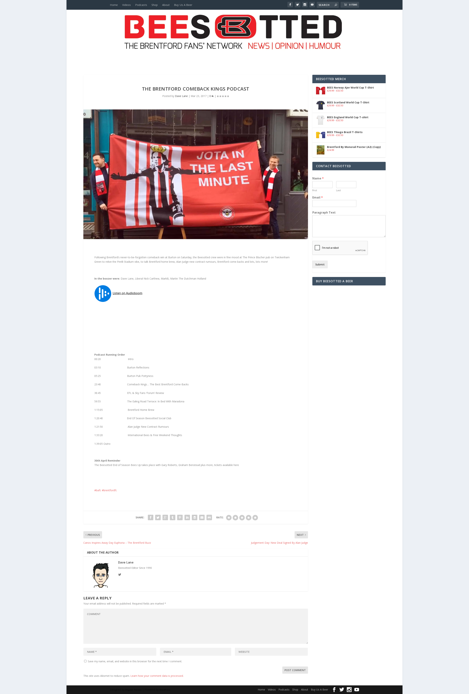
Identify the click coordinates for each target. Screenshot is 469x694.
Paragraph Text (324, 212)
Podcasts (141, 5)
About (166, 5)
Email (317, 197)
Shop (155, 5)
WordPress (164, 690)
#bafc (97, 490)
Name (318, 178)
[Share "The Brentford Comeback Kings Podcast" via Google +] (165, 517)
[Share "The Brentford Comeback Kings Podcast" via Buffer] (194, 517)
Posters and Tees (234, 56)
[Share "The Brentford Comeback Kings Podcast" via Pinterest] (180, 517)
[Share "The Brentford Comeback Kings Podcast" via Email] (202, 517)
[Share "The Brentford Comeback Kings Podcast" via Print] (209, 517)
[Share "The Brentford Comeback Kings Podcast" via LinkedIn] (187, 517)
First (314, 190)
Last (338, 190)
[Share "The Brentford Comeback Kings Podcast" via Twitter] (158, 517)
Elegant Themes (133, 690)
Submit (320, 264)
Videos (126, 5)
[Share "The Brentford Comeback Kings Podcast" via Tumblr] (172, 517)
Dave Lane (181, 96)
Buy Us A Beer (183, 5)
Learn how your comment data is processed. (157, 676)
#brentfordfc (109, 490)
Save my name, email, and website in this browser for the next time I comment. (135, 661)
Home (114, 5)
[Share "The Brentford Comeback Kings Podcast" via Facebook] (150, 517)
